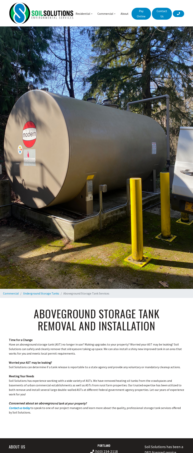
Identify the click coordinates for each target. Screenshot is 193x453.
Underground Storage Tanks (41, 293)
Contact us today (19, 408)
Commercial (11, 293)
